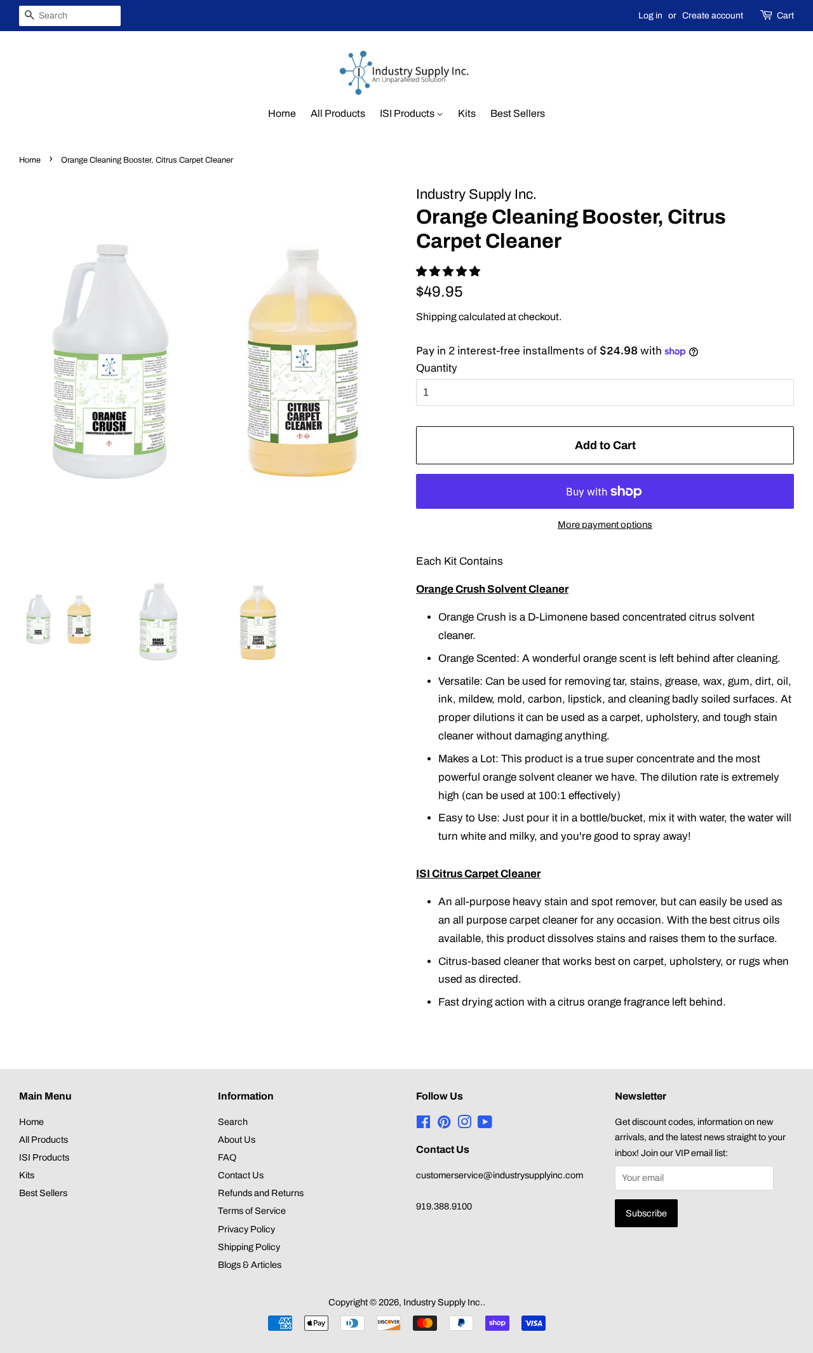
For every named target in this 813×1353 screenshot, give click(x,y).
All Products (338, 113)
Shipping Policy (249, 1247)
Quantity (436, 368)
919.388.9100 (444, 1206)
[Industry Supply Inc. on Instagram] (464, 1124)
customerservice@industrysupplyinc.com (499, 1175)
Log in (650, 15)
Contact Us (241, 1175)
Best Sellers (517, 113)
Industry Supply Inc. (443, 1302)
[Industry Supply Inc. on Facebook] (423, 1124)
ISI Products (408, 113)
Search (233, 1122)
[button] (449, 272)
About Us (236, 1139)
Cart (785, 15)
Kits (467, 113)
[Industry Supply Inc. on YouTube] (485, 1124)
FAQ (227, 1157)
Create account (712, 15)
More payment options (605, 525)
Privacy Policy (246, 1229)
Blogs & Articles (249, 1265)
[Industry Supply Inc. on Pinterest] (444, 1124)
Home (282, 113)
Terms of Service (252, 1211)
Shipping (436, 316)
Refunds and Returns (261, 1193)
